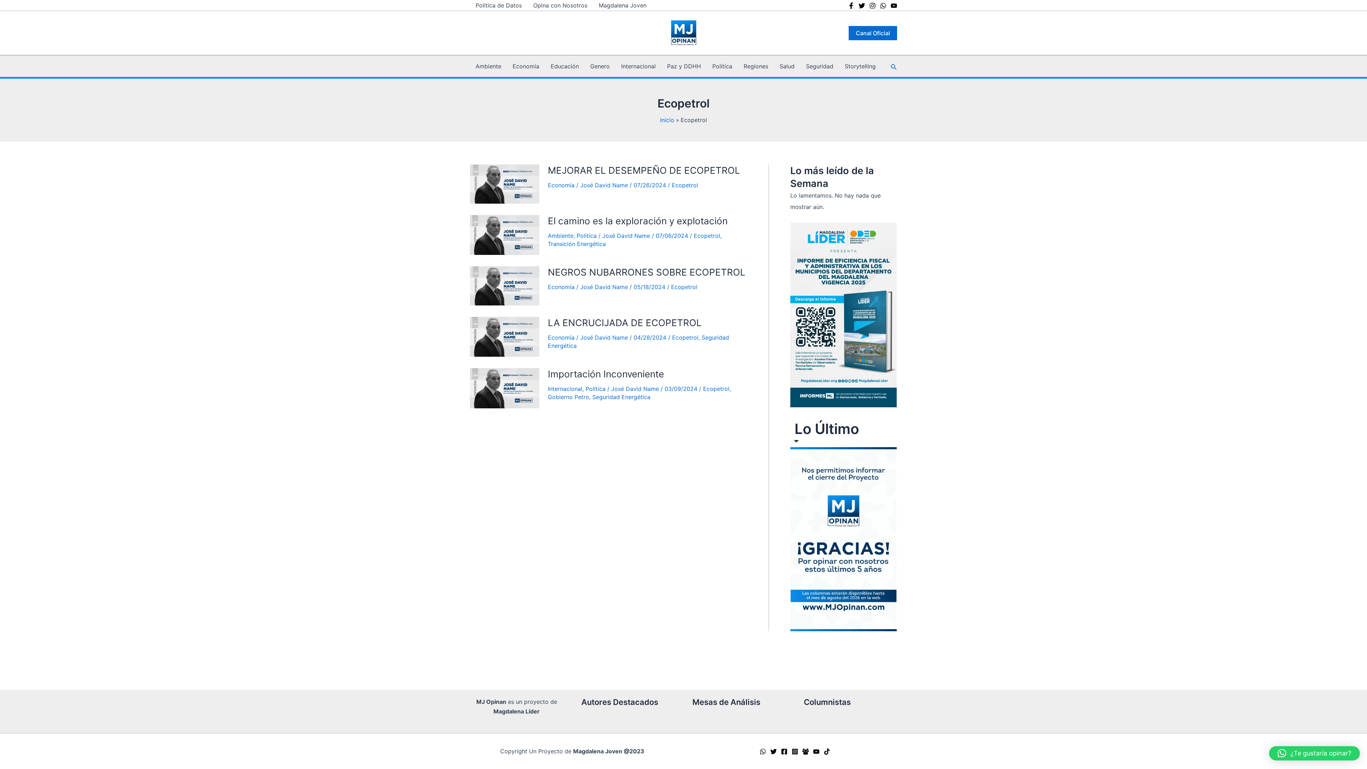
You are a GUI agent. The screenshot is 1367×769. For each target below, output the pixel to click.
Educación (565, 66)
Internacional (638, 66)
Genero (600, 66)
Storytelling (860, 66)
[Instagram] (872, 5)
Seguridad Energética (621, 397)
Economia (526, 66)
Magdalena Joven (622, 5)
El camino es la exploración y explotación (638, 220)
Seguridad (819, 66)
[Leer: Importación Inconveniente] (504, 388)
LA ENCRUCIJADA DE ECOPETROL (625, 322)
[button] (873, 33)
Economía (561, 185)
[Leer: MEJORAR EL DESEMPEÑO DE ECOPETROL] (504, 184)
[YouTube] (816, 751)
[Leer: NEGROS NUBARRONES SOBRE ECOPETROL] (504, 285)
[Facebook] (851, 5)
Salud (787, 66)
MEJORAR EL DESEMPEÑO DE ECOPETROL (644, 170)
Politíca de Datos (499, 5)
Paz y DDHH (684, 66)
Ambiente (488, 66)
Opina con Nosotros (560, 5)
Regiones (756, 66)
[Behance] (883, 5)
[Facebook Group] (805, 751)
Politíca (722, 66)
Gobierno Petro (568, 397)
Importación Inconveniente (606, 374)
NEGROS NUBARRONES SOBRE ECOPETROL (646, 272)
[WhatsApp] (763, 751)
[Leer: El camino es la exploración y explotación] (504, 235)
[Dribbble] (894, 5)
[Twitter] (862, 5)
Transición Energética (577, 243)
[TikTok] (827, 751)
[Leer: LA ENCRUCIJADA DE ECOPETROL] (504, 337)
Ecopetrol (685, 185)
